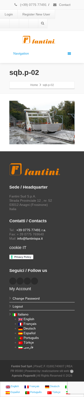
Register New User (36, 14)
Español (29, 333)
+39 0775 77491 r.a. (31, 230)
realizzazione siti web (55, 371)
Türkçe (29, 342)
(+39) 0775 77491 (33, 5)
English (29, 319)
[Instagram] (33, 23)
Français (30, 324)
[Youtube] (23, 23)
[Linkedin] (14, 23)
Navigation (21, 53)
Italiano (23, 314)
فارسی (28, 347)
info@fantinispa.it (30, 238)
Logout (18, 306)
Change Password (26, 298)
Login (9, 14)
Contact (64, 5)
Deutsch (30, 328)
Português (31, 338)
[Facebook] (4, 23)
